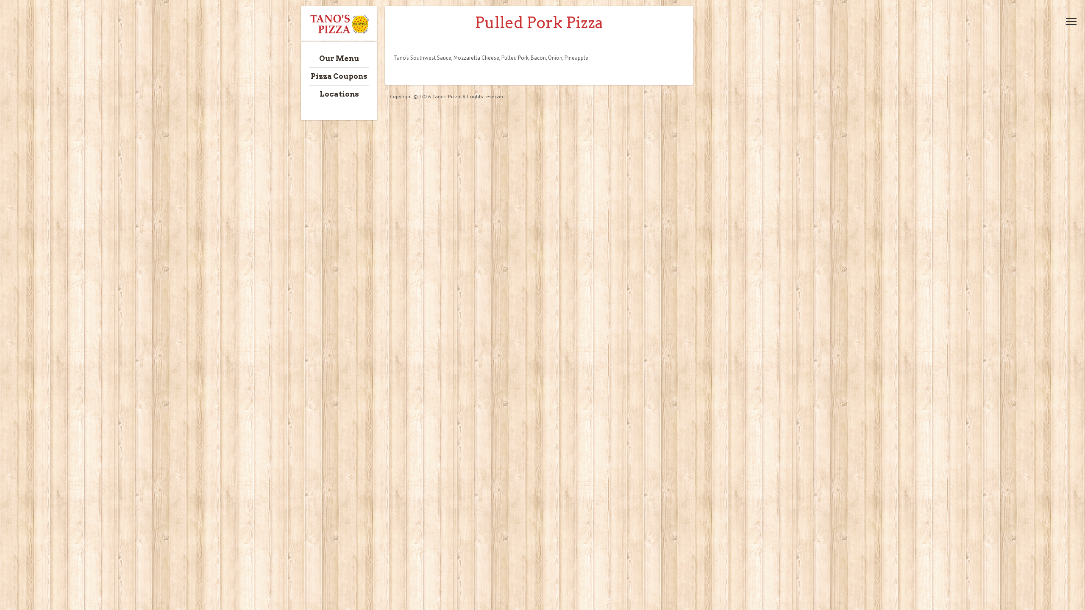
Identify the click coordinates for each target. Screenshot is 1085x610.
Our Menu (339, 58)
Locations (339, 94)
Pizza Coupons (339, 76)
